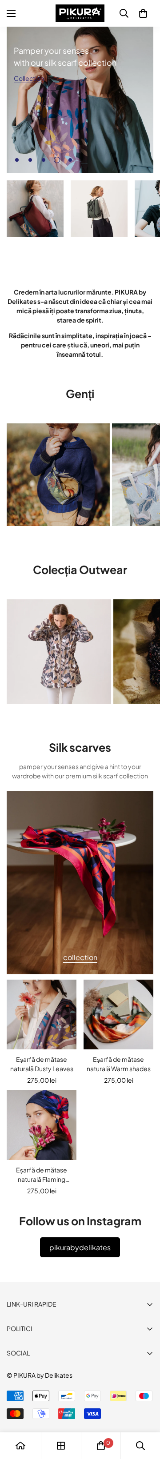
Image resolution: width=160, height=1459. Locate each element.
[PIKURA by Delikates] (80, 13)
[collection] (60, 1445)
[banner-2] (99, 208)
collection (80, 957)
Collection (29, 78)
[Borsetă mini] (58, 474)
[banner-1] (35, 208)
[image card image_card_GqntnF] (80, 883)
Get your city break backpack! (35, 253)
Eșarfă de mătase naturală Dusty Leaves (41, 1063)
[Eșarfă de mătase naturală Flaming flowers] (41, 1125)
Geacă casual (32, 715)
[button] (143, 13)
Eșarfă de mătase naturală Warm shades (119, 1063)
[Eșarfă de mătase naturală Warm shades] (118, 1014)
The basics (86, 249)
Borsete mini (30, 537)
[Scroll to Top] (144, 1412)
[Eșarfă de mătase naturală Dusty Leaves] (41, 1014)
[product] (20, 1445)
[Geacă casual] (59, 651)
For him (147, 249)
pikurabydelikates (80, 1247)
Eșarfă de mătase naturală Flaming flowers (41, 1175)
